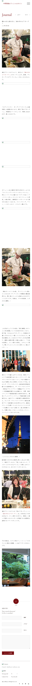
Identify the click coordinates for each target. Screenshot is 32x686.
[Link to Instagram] (22, 683)
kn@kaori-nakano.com (13, 667)
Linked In (5, 677)
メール (25, 624)
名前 (25, 617)
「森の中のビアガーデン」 (10, 513)
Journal (7, 14)
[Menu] (27, 3)
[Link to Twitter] (25, 683)
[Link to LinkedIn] (28, 683)
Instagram (5, 674)
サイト (25, 630)
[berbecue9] (16, 48)
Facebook (14, 677)
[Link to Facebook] (19, 683)
